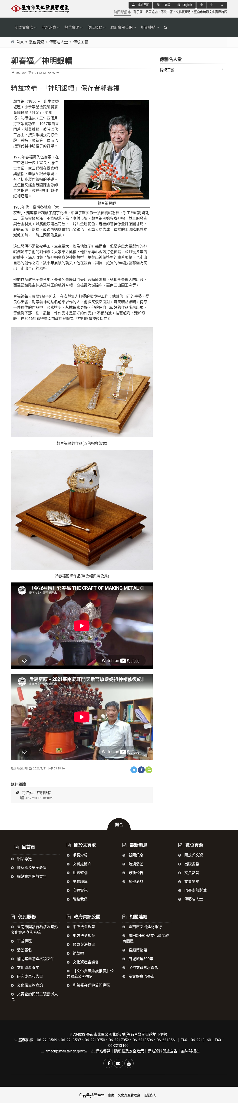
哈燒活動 (135, 864)
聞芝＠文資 (193, 855)
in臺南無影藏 (195, 890)
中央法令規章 (83, 927)
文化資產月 (183, 12)
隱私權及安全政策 (31, 867)
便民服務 (94, 27)
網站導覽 (143, 4)
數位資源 (71, 27)
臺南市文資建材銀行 (145, 927)
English (187, 4)
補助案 (78, 953)
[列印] (148, 769)
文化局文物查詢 (29, 985)
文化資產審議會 (85, 962)
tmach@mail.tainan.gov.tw (66, 1051)
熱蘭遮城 (151, 12)
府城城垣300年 (140, 959)
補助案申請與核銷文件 (35, 959)
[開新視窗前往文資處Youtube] (129, 1063)
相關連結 (148, 27)
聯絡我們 (80, 899)
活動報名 (24, 950)
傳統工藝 (167, 12)
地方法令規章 (83, 935)
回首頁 (28, 847)
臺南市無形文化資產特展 (210, 12)
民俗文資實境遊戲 (143, 967)
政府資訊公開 (121, 27)
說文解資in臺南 (141, 976)
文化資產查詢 (27, 967)
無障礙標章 (190, 1051)
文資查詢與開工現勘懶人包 (34, 997)
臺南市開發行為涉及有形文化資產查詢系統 (34, 930)
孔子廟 (137, 12)
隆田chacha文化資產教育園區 (145, 938)
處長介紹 (80, 855)
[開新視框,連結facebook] (141, 769)
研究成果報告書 (29, 976)
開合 (119, 824)
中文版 (165, 4)
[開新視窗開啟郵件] (118, 1063)
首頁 (20, 42)
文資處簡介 (81, 864)
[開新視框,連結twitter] (133, 769)
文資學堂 (191, 881)
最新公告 (135, 873)
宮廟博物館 (137, 950)
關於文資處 (24, 27)
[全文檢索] (165, 27)
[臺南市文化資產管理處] (44, 8)
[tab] (82, 795)
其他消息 (135, 881)
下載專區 (24, 941)
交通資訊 (80, 890)
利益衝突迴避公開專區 (91, 985)
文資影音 (191, 873)
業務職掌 (80, 881)
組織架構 (80, 873)
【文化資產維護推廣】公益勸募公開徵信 (90, 974)
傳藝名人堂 (58, 42)
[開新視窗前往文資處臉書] (108, 1063)
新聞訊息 (135, 855)
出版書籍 (191, 864)
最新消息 (48, 27)
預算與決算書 (83, 944)
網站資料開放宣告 (31, 876)
